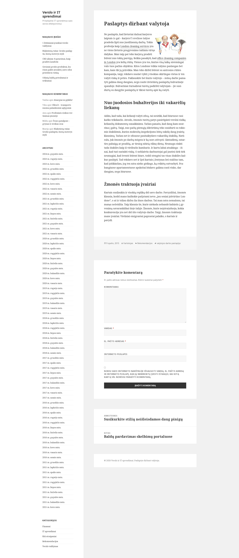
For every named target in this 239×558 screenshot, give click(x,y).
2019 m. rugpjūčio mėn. (53, 293)
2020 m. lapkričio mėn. (53, 243)
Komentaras (111, 287)
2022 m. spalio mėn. (51, 173)
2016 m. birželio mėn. (52, 432)
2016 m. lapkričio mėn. (53, 407)
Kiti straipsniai (49, 536)
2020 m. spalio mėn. (51, 248)
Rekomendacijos (50, 541)
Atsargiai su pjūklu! (63, 100)
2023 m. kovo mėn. (51, 164)
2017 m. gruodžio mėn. (53, 358)
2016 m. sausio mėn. (51, 457)
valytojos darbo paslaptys (169, 243)
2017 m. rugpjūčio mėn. (53, 367)
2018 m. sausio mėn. (51, 353)
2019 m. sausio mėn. (51, 313)
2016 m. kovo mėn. (51, 447)
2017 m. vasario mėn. (52, 392)
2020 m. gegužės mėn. (52, 268)
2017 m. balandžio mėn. (53, 382)
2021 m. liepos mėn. (51, 213)
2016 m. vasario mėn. (52, 452)
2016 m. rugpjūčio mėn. (53, 422)
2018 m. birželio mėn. (52, 338)
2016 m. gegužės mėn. (52, 437)
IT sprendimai (49, 531)
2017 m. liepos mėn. (51, 372)
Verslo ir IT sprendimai (51, 14)
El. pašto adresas (115, 341)
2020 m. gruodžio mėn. (53, 238)
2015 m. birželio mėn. (52, 492)
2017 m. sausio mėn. (51, 397)
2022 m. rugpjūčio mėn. (53, 178)
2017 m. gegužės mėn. (52, 377)
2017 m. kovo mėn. (51, 387)
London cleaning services (134, 46)
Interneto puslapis (115, 354)
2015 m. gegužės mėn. (52, 497)
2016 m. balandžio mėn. (53, 442)
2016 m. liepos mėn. (51, 427)
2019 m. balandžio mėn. (53, 303)
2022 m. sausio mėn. (51, 193)
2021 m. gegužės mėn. (52, 223)
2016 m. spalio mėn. (51, 412)
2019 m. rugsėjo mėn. (52, 288)
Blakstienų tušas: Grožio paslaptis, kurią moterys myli (57, 131)
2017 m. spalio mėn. (51, 363)
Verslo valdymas (50, 546)
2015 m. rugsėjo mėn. (52, 477)
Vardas (109, 328)
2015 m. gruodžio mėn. (53, 462)
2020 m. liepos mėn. (51, 258)
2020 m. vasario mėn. (52, 283)
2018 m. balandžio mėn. (53, 348)
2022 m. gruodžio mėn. (53, 169)
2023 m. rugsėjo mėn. (52, 159)
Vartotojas (128, 243)
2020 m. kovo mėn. (51, 278)
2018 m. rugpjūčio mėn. (53, 328)
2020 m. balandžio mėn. (53, 273)
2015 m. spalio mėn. (51, 472)
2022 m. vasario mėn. (52, 188)
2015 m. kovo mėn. (51, 507)
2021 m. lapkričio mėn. (53, 203)
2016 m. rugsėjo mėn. (52, 417)
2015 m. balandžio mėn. (53, 502)
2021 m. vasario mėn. (52, 233)
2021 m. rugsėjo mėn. (52, 208)
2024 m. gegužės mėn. (52, 154)
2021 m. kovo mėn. (51, 228)
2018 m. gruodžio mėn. (53, 318)
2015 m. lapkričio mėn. (53, 467)
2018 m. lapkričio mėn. (53, 323)
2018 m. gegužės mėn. (52, 343)
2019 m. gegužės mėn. (52, 298)
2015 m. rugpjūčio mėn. (53, 482)
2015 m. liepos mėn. (51, 487)
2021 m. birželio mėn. (52, 218)
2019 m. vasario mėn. (52, 308)
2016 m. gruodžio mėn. (53, 402)
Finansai (46, 526)
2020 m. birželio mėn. (52, 263)
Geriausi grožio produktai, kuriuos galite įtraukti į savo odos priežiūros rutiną (57, 69)
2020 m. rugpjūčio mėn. (53, 253)
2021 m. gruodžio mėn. (53, 198)
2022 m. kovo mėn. (51, 183)
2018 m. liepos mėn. (51, 333)
